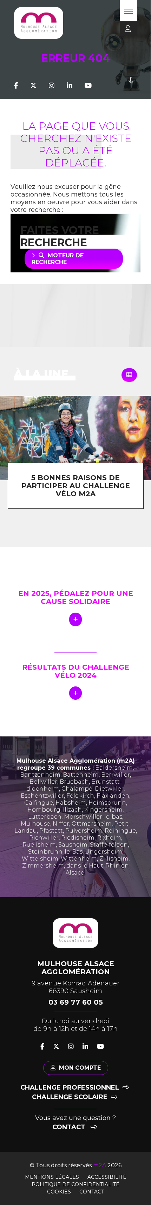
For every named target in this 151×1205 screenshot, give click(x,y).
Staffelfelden (109, 844)
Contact (69, 1127)
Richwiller (44, 837)
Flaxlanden (113, 795)
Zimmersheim (43, 865)
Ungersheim (103, 851)
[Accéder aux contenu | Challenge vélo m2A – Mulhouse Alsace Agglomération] (131, 86)
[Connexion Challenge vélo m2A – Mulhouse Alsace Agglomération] (125, 29)
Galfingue (38, 802)
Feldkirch (80, 795)
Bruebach (74, 781)
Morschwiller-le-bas (93, 816)
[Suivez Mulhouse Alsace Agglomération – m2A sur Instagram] (51, 86)
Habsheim (70, 802)
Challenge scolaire (69, 1097)
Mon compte (80, 1067)
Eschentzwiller (42, 795)
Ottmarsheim (92, 823)
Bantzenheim (40, 774)
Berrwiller (115, 774)
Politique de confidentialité (75, 1184)
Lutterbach (44, 816)
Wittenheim (79, 858)
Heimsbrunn (107, 802)
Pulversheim (83, 830)
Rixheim (109, 837)
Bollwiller (43, 781)
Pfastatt (51, 830)
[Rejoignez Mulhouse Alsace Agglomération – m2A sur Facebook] (16, 86)
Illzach (72, 809)
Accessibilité (106, 1177)
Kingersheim (103, 809)
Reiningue (120, 830)
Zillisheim (114, 858)
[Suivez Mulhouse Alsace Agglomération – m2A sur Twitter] (33, 86)
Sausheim (72, 844)
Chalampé (76, 788)
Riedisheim (77, 837)
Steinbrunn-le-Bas (55, 851)
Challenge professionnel (69, 1087)
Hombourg (43, 809)
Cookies (59, 1192)
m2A (99, 1165)
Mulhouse (35, 823)
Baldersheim (114, 767)
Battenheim (81, 774)
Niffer (61, 823)
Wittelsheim (40, 858)
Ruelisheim (39, 844)
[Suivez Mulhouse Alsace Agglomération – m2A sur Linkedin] (69, 86)
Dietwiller (109, 788)
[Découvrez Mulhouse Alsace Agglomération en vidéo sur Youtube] (88, 86)
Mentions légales (52, 1177)
